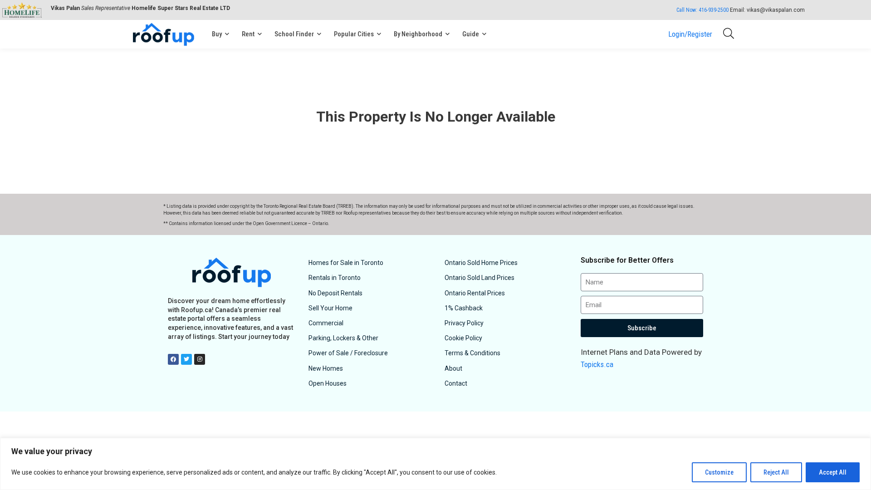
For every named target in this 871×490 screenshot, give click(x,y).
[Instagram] (199, 359)
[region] (435, 464)
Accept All (833, 472)
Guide (470, 34)
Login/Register (690, 34)
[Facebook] (173, 359)
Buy (217, 34)
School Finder (294, 34)
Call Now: (702, 10)
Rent (248, 34)
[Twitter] (186, 359)
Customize (719, 472)
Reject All (776, 472)
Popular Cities (354, 34)
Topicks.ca (597, 364)
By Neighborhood (418, 34)
